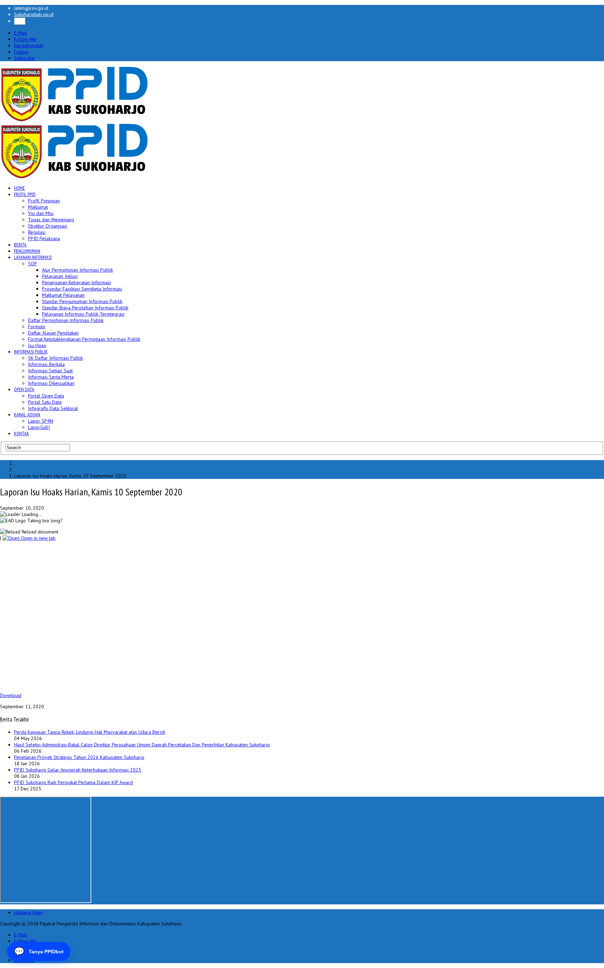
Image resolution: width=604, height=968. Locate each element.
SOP (32, 263)
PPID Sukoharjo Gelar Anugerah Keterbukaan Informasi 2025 (77, 770)
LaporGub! (39, 427)
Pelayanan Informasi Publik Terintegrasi (83, 314)
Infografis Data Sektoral (53, 408)
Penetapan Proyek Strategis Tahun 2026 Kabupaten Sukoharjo (79, 757)
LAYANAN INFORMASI (33, 257)
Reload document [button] (39, 532)
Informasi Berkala (46, 364)
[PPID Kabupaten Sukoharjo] (75, 120)
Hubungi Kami (28, 912)
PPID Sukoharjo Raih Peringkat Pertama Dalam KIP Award (73, 782)
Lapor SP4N (40, 421)
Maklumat (38, 207)
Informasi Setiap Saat (50, 370)
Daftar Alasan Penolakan (53, 333)
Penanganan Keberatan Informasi (76, 282)
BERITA (20, 245)
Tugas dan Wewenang (51, 219)
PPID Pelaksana (44, 238)
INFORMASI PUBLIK (31, 352)
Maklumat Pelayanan (63, 295)
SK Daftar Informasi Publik (55, 358)
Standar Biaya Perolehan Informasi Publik (85, 307)
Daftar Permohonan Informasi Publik (65, 320)
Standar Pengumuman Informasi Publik (82, 301)
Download (10, 695)
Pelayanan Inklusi (60, 276)
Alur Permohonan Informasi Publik (77, 270)
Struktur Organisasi (47, 226)
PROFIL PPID (25, 194)
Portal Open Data (46, 396)
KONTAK (21, 433)
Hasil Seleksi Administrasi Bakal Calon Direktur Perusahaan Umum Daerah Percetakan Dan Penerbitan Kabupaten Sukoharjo (142, 744)
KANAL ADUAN (27, 414)
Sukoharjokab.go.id (33, 14)
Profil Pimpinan (44, 201)
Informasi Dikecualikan (51, 383)
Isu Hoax (37, 345)
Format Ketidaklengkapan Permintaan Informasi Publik (84, 339)
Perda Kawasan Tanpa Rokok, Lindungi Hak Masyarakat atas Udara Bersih (89, 732)
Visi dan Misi (40, 213)
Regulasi (36, 232)
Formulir (36, 326)
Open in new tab (38, 538)
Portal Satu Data (45, 402)
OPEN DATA (24, 389)
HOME (19, 188)
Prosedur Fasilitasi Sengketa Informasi (82, 289)
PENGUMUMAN (27, 251)
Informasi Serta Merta (51, 377)
